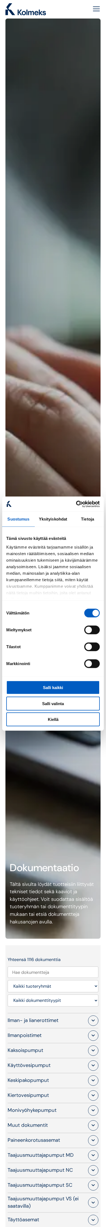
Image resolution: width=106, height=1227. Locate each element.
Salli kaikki (53, 687)
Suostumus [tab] (18, 519)
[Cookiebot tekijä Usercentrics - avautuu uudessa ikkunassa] (76, 503)
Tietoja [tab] (87, 519)
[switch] (92, 630)
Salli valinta (53, 703)
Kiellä (53, 719)
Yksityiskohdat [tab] (53, 519)
